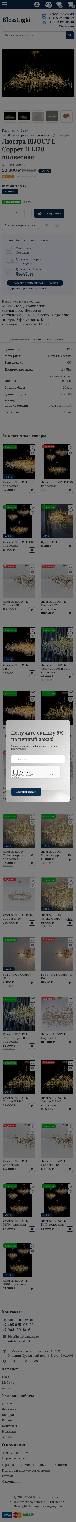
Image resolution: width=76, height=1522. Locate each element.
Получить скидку (26, 791)
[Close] (65, 724)
